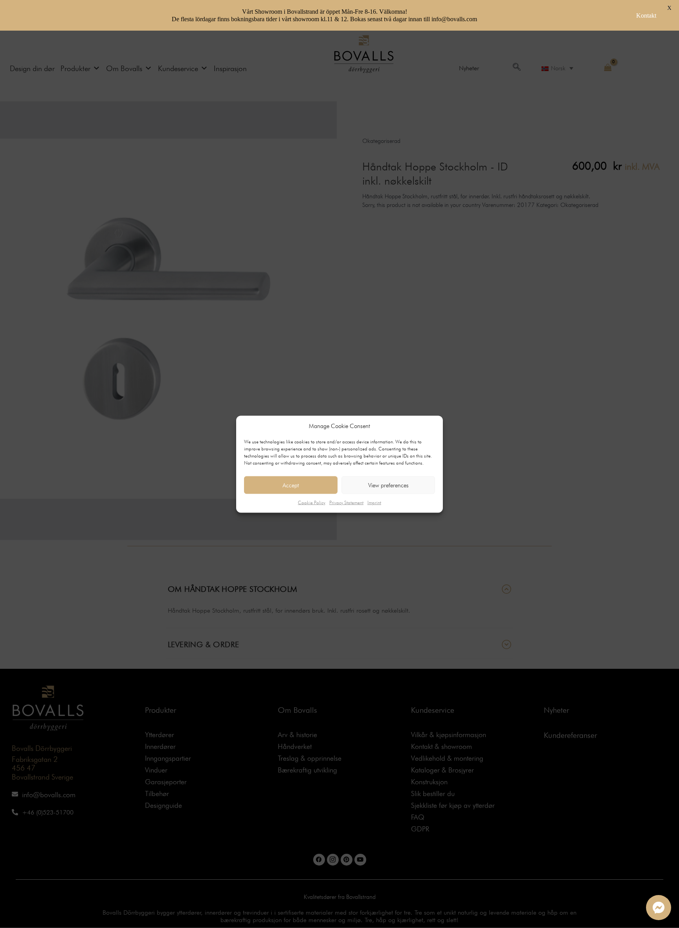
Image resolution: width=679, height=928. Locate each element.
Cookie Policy (311, 502)
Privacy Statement (346, 502)
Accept (291, 485)
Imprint (374, 502)
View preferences (388, 485)
